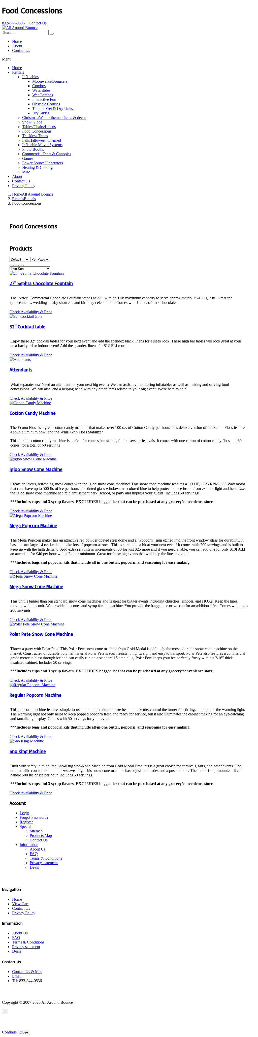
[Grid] (12, 265)
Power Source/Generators (42, 163)
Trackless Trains (35, 136)
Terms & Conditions (46, 858)
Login (24, 813)
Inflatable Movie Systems (42, 145)
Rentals (18, 72)
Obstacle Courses (46, 104)
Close (24, 1032)
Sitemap (36, 831)
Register (26, 822)
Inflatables (30, 77)
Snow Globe (32, 122)
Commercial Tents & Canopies (46, 154)
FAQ (34, 854)
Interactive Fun (44, 99)
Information (29, 844)
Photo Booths (33, 149)
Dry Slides (40, 113)
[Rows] (17, 265)
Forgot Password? (34, 817)
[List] (22, 265)
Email (16, 976)
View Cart (20, 904)
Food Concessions (36, 131)
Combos (39, 86)
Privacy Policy (23, 185)
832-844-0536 (13, 23)
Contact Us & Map (27, 971)
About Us (37, 849)
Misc (26, 172)
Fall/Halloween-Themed (41, 140)
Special (25, 826)
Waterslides (41, 90)
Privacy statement (44, 863)
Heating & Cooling (37, 167)
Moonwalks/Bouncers (49, 81)
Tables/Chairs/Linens (39, 126)
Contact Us (38, 23)
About (17, 46)
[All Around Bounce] (20, 27)
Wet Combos (42, 95)
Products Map (41, 835)
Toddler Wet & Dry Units (52, 108)
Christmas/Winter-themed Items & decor (54, 117)
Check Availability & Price (31, 312)
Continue (9, 1032)
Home (17, 41)
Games (27, 158)
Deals (34, 867)
